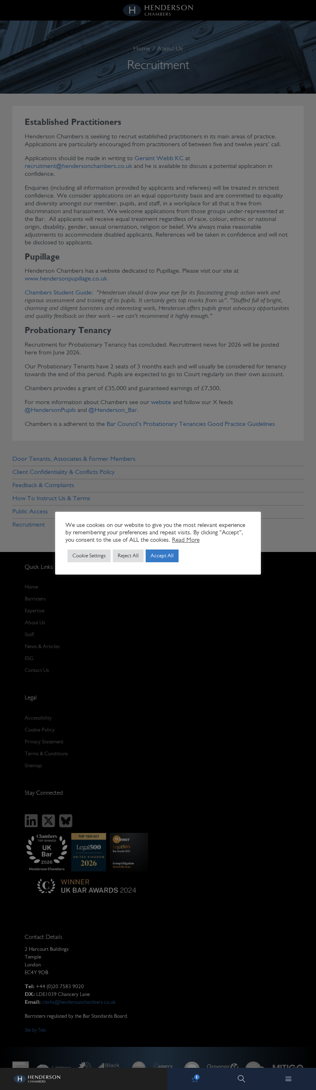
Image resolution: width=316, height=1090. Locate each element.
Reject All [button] (128, 556)
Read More (186, 540)
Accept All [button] (162, 556)
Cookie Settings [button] (89, 556)
